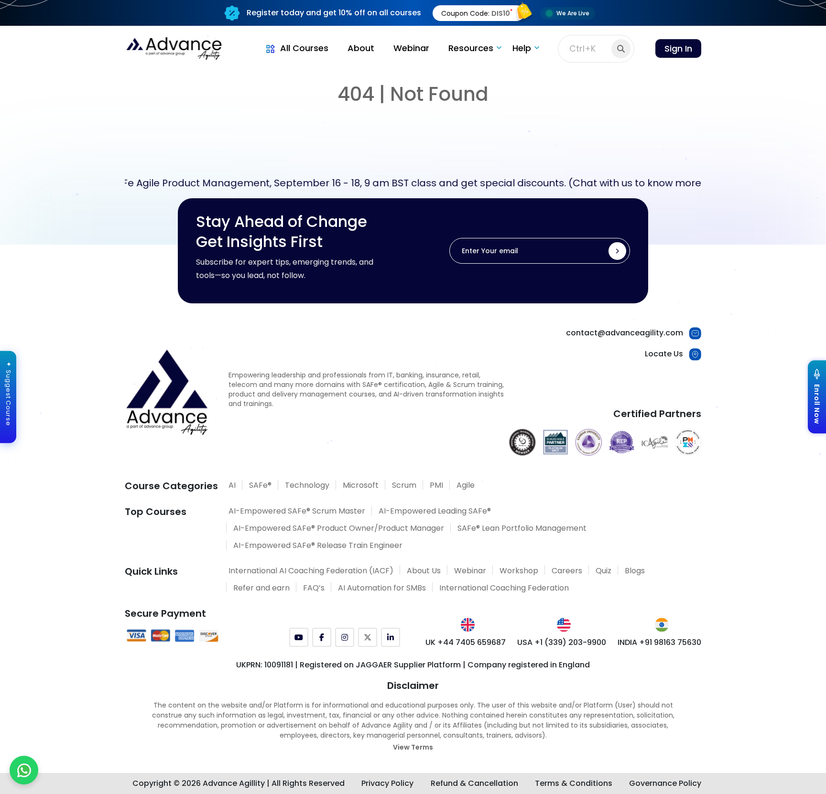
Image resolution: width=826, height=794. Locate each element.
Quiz (603, 570)
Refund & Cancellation (474, 783)
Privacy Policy (387, 783)
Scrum (404, 485)
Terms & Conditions (573, 783)
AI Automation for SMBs (382, 587)
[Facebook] (321, 637)
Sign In (678, 48)
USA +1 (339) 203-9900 (561, 642)
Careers (567, 570)
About (361, 48)
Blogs (635, 570)
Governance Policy (665, 783)
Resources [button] (470, 48)
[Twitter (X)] (367, 637)
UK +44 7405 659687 (465, 642)
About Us (424, 570)
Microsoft (361, 485)
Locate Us (664, 353)
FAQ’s (314, 587)
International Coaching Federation (504, 587)
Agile (465, 485)
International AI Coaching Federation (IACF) (310, 570)
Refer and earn (261, 587)
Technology (307, 485)
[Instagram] (344, 637)
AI (232, 485)
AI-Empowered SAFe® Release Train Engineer (317, 545)
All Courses (304, 48)
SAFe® (260, 485)
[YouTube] (298, 637)
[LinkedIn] (390, 637)
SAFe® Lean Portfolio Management (522, 528)
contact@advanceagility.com (624, 332)
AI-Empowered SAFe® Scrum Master (296, 510)
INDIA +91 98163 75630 (659, 642)
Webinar (411, 48)
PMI (436, 485)
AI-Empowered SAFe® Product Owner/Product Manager (338, 528)
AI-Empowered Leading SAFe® (435, 510)
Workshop (519, 570)
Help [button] (521, 48)
